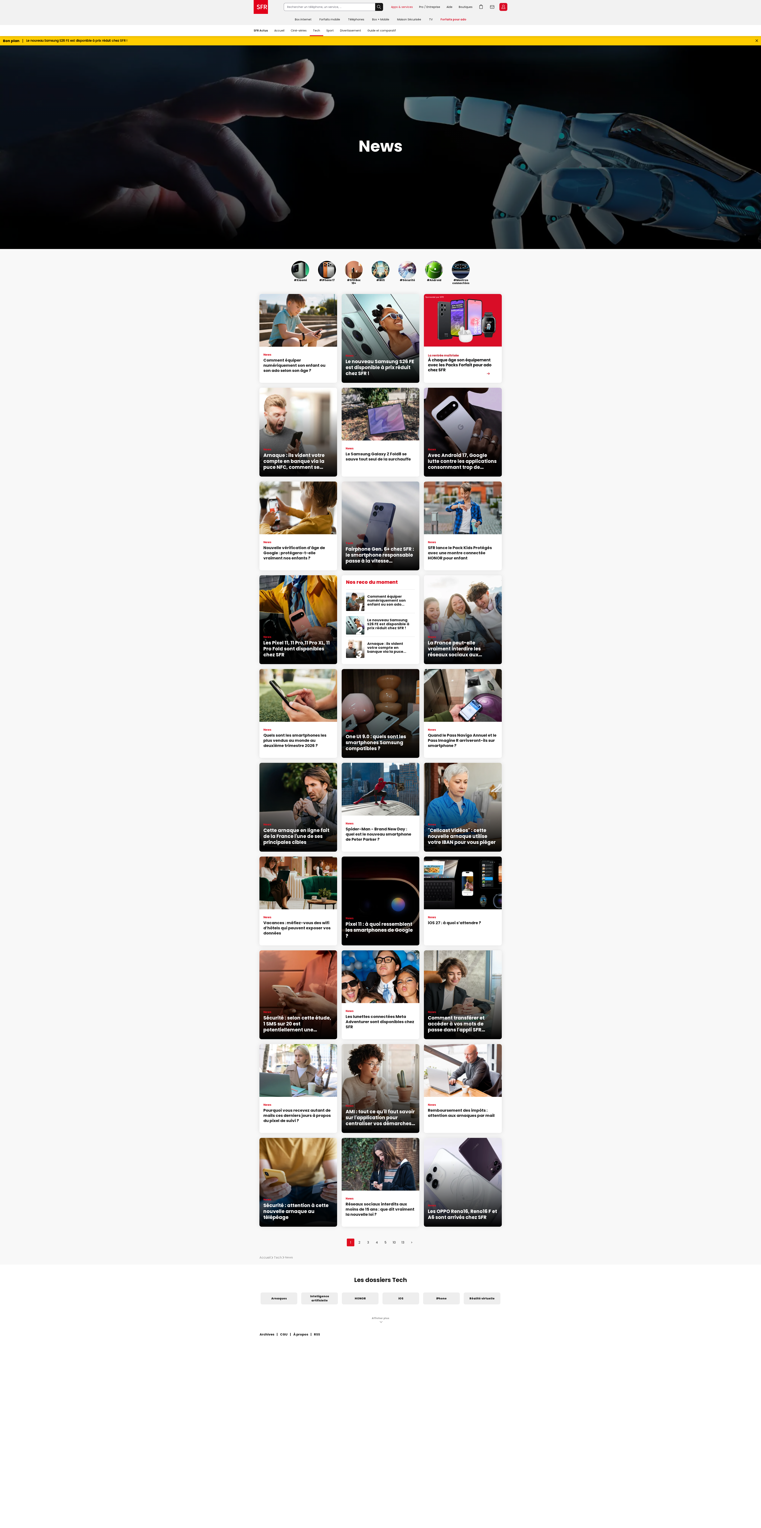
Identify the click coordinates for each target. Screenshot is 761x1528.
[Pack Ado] (463, 338)
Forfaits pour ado (453, 19)
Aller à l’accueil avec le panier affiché (481, 7)
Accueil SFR (261, 7)
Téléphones (356, 19)
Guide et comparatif (381, 31)
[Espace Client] (503, 7)
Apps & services (402, 7)
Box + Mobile (380, 19)
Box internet (303, 19)
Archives (267, 1334)
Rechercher (379, 7)
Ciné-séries (299, 31)
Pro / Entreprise (429, 7)
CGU (284, 1334)
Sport (330, 31)
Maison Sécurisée (409, 19)
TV (431, 19)
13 (403, 1242)
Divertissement (350, 31)
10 (394, 1242)
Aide (449, 7)
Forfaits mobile (329, 19)
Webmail (492, 7)
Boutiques (465, 7)
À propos (300, 1334)
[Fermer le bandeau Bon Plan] (756, 40)
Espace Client (503, 7)
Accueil (279, 31)
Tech (316, 31)
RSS (317, 1334)
